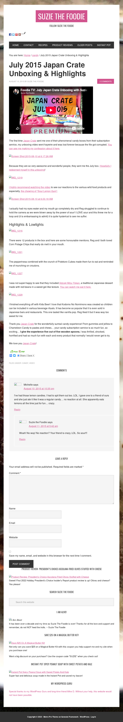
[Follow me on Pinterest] (16, 34)
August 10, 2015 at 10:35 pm (39, 388)
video (32, 363)
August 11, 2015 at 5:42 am (43, 426)
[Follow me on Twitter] (13, 34)
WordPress (84, 716)
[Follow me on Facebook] (10, 34)
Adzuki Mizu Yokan (69, 283)
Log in (93, 716)
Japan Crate (29, 140)
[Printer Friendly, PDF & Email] (17, 351)
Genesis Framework (69, 716)
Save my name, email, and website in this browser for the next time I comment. (50, 555)
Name (12, 508)
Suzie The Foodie (61, 16)
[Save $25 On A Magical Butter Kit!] (27, 642)
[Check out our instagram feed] (19, 34)
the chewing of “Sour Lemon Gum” (39, 191)
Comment (15, 473)
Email (12, 523)
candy (25, 363)
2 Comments (106, 81)
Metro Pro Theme (51, 716)
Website (13, 537)
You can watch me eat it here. (75, 287)
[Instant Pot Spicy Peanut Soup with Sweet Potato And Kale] (39, 672)
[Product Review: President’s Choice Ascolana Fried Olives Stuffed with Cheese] (49, 576)
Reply (17, 409)
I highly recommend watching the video (29, 187)
